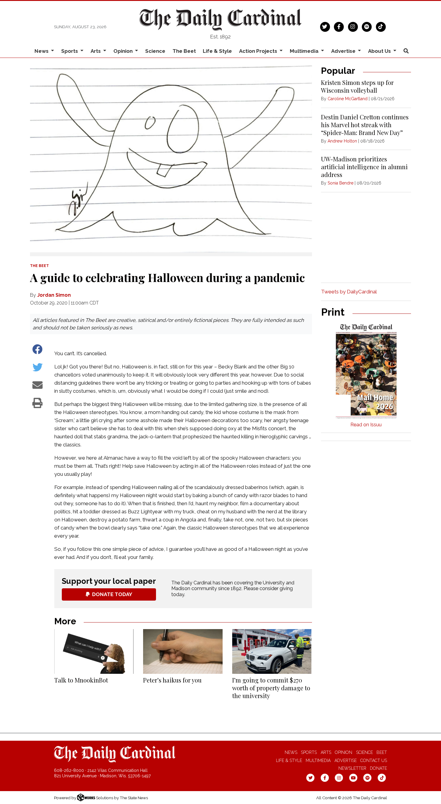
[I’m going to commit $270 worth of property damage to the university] (271, 651)
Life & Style (217, 51)
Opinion (343, 752)
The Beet (184, 51)
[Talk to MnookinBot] (94, 651)
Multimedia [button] (305, 51)
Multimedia (318, 760)
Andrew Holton (342, 141)
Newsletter (352, 768)
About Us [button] (380, 51)
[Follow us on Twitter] (325, 26)
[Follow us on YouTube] (353, 777)
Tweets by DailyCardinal (349, 292)
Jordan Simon (54, 295)
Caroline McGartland (348, 98)
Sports (309, 752)
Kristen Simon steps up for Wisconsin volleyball (357, 86)
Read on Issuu (366, 425)
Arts (326, 752)
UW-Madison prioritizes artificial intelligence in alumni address (364, 166)
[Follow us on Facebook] (338, 26)
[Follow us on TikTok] (380, 26)
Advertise (345, 760)
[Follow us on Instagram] (352, 26)
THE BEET (39, 266)
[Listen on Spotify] (366, 26)
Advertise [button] (344, 51)
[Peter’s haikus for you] (182, 651)
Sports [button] (70, 51)
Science (155, 51)
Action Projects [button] (258, 51)
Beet (381, 752)
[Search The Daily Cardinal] (406, 51)
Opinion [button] (123, 51)
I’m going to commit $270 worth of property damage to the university (271, 688)
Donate (378, 768)
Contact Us (373, 760)
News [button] (42, 51)
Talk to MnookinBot (81, 680)
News (291, 752)
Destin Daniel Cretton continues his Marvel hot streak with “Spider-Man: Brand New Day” (365, 124)
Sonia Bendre (340, 183)
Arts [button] (96, 51)
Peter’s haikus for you (172, 680)
